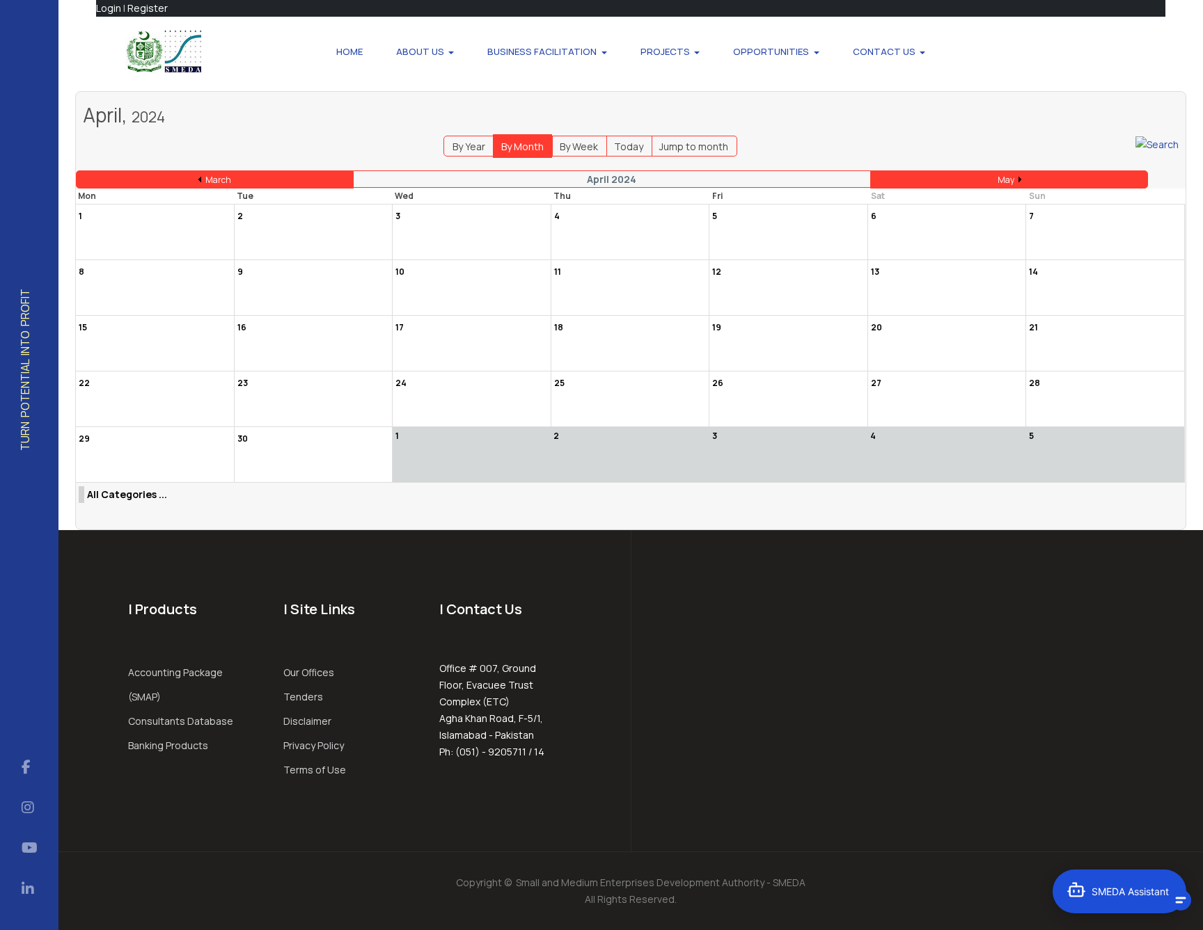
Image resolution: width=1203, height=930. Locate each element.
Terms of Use (314, 769)
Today (628, 146)
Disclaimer (307, 721)
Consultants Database (180, 721)
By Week (579, 146)
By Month (522, 146)
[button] (425, 51)
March (218, 180)
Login (108, 8)
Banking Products (168, 745)
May (1006, 180)
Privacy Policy (313, 745)
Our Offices (308, 672)
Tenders (303, 696)
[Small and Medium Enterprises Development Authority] (163, 51)
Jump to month (693, 146)
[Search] (1157, 143)
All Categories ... (127, 494)
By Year (469, 146)
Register (147, 8)
